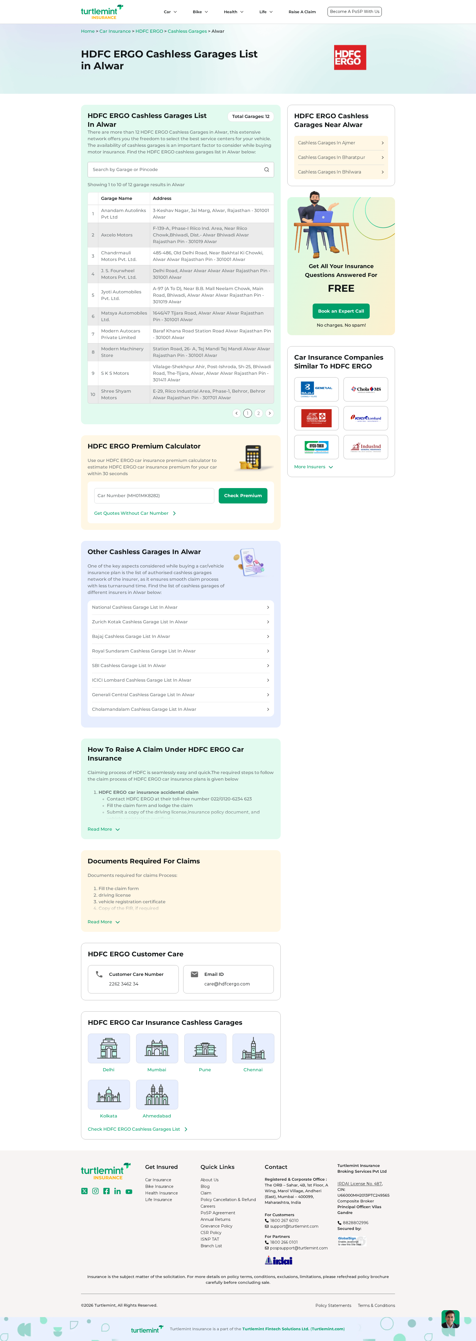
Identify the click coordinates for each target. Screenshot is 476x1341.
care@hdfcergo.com (227, 984)
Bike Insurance (159, 1186)
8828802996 (355, 1222)
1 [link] (247, 413)
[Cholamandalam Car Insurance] (366, 389)
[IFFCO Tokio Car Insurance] (316, 447)
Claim (206, 1193)
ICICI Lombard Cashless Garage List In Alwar (141, 680)
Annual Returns (215, 1219)
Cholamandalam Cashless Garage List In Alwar (144, 709)
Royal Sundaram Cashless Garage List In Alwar (144, 651)
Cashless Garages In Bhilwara (329, 172)
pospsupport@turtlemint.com (299, 1248)
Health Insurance (161, 1193)
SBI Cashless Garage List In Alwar (129, 665)
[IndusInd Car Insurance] (366, 447)
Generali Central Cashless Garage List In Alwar (143, 694)
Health (230, 11)
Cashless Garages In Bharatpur (331, 157)
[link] (236, 413)
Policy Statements (333, 1305)
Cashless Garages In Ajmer (326, 142)
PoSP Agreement (218, 1212)
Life (263, 11)
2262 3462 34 (123, 984)
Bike (197, 11)
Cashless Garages (188, 31)
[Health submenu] (240, 12)
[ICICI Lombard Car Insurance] (366, 418)
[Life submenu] (270, 12)
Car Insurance (115, 31)
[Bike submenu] (205, 12)
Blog (205, 1186)
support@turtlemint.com (294, 1226)
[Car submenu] (174, 12)
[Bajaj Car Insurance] (316, 389)
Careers (208, 1206)
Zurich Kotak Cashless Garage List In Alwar (140, 621)
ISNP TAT (210, 1239)
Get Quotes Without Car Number (131, 513)
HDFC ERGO (150, 31)
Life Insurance (158, 1199)
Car (167, 11)
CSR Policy (211, 1232)
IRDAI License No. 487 (359, 1183)
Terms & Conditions (376, 1305)
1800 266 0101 (284, 1242)
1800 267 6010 (284, 1220)
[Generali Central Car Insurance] (316, 418)
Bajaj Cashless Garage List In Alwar (131, 636)
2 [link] (258, 413)
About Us (209, 1179)
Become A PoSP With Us (354, 11)
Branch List (211, 1245)
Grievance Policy (216, 1226)
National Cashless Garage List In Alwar (135, 607)
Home (88, 31)
